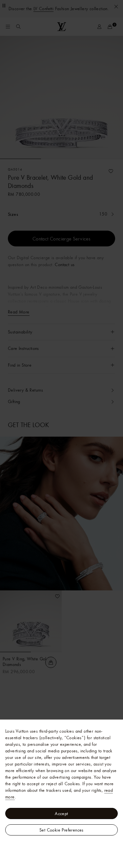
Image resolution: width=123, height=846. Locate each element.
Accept (61, 813)
